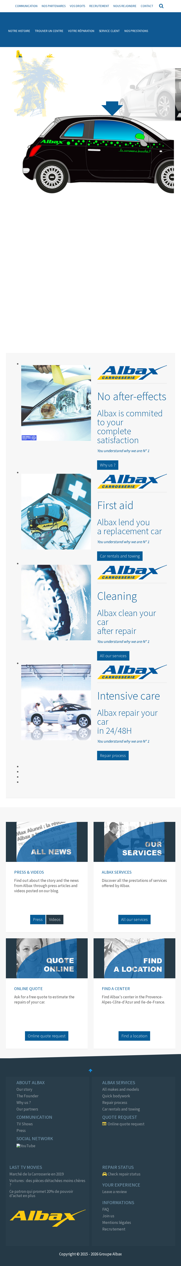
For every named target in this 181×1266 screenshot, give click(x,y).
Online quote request (47, 1036)
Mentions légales (116, 1222)
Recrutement (99, 6)
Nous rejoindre (124, 6)
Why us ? (107, 465)
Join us (108, 1215)
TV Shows (24, 1124)
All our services (113, 655)
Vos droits (77, 6)
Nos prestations (136, 31)
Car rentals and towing (120, 556)
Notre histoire (19, 31)
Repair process (113, 755)
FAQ (105, 1209)
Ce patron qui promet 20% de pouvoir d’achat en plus (41, 1193)
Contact (147, 6)
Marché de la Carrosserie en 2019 (36, 1174)
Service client (109, 31)
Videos (55, 919)
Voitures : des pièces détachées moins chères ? (47, 1182)
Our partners (27, 1109)
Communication (26, 6)
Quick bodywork (116, 1096)
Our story (24, 1089)
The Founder (27, 1096)
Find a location (134, 1036)
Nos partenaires (54, 6)
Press (38, 919)
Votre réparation (81, 31)
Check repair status (123, 1174)
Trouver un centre (49, 31)
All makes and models (120, 1089)
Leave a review (114, 1191)
